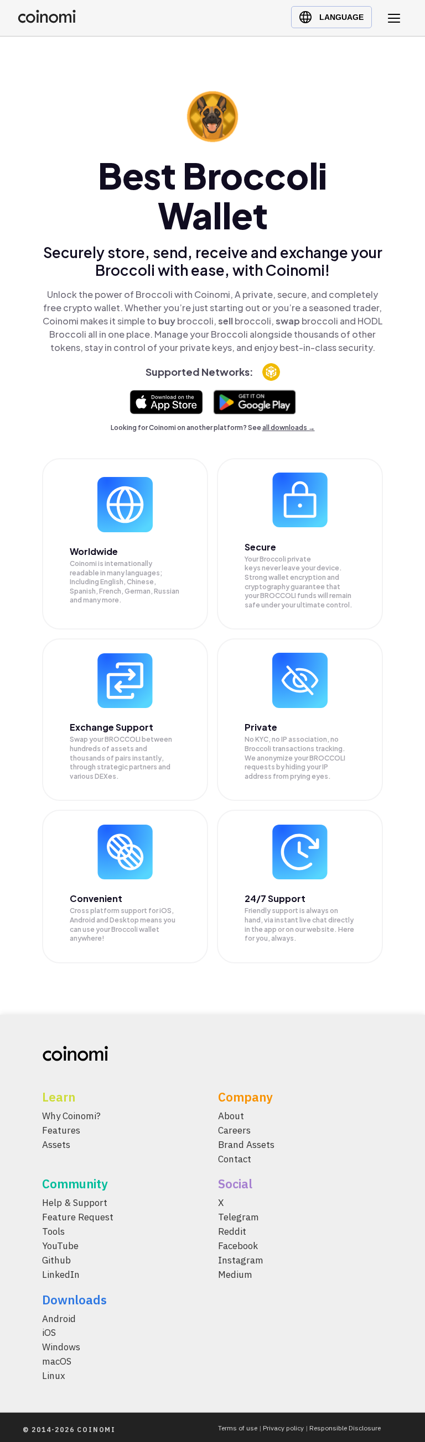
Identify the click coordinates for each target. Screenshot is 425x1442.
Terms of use (237, 1428)
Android (59, 1318)
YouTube (60, 1246)
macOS (56, 1361)
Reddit (232, 1231)
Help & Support (74, 1203)
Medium (235, 1274)
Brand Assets (246, 1144)
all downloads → (288, 427)
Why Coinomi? (71, 1116)
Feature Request (77, 1217)
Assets (56, 1144)
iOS (49, 1332)
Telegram (238, 1217)
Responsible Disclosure (345, 1428)
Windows (61, 1347)
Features (61, 1130)
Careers (234, 1130)
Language (341, 17)
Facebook (238, 1246)
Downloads (74, 1299)
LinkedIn (61, 1274)
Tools (53, 1231)
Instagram (240, 1260)
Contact (234, 1158)
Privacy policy (283, 1428)
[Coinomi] (46, 20)
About (231, 1116)
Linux (53, 1376)
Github (56, 1260)
